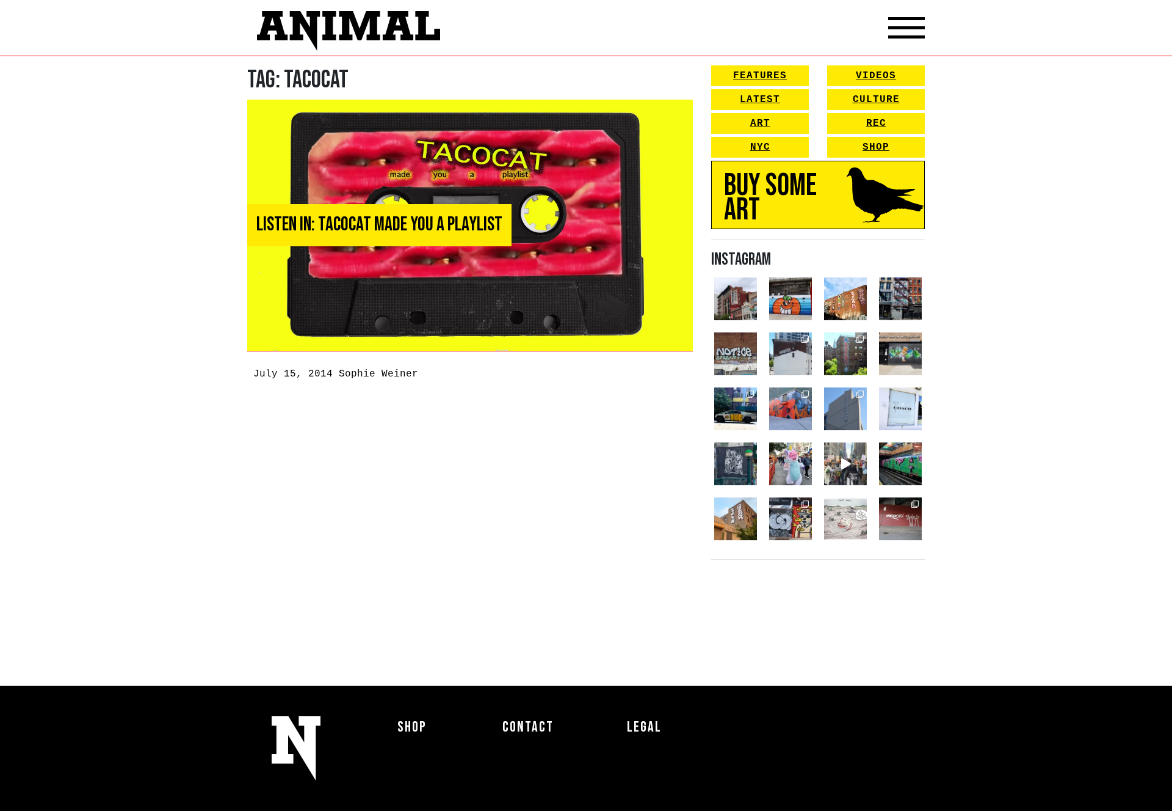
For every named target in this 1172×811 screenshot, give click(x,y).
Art (760, 123)
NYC (760, 147)
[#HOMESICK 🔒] (790, 353)
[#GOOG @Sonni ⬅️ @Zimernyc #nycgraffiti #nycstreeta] (790, 518)
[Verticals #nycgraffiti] (845, 298)
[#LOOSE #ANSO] (735, 298)
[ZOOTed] (845, 408)
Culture (876, 99)
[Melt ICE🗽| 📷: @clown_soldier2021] (735, 463)
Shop (876, 147)
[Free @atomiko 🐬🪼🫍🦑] (790, 298)
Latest (760, 99)
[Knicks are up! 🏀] (790, 408)
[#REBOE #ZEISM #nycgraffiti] (900, 518)
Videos (876, 75)
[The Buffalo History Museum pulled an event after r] (845, 518)
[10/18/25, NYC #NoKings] (790, 463)
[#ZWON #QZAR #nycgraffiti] (735, 518)
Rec (876, 123)
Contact (528, 727)
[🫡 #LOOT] (735, 408)
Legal (644, 727)
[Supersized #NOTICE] (735, 353)
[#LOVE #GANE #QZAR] (900, 298)
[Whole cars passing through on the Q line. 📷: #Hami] (900, 463)
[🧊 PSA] (900, 408)
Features (760, 75)
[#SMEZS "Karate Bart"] (900, 353)
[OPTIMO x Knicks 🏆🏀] (845, 353)
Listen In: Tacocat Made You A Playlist (379, 225)
